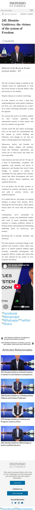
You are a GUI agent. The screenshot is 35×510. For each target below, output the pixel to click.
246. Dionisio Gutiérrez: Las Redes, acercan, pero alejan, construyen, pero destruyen (16, 343)
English (30, 14)
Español (23, 14)
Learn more (17, 483)
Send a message (17, 493)
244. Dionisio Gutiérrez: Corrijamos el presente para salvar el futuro (17, 338)
